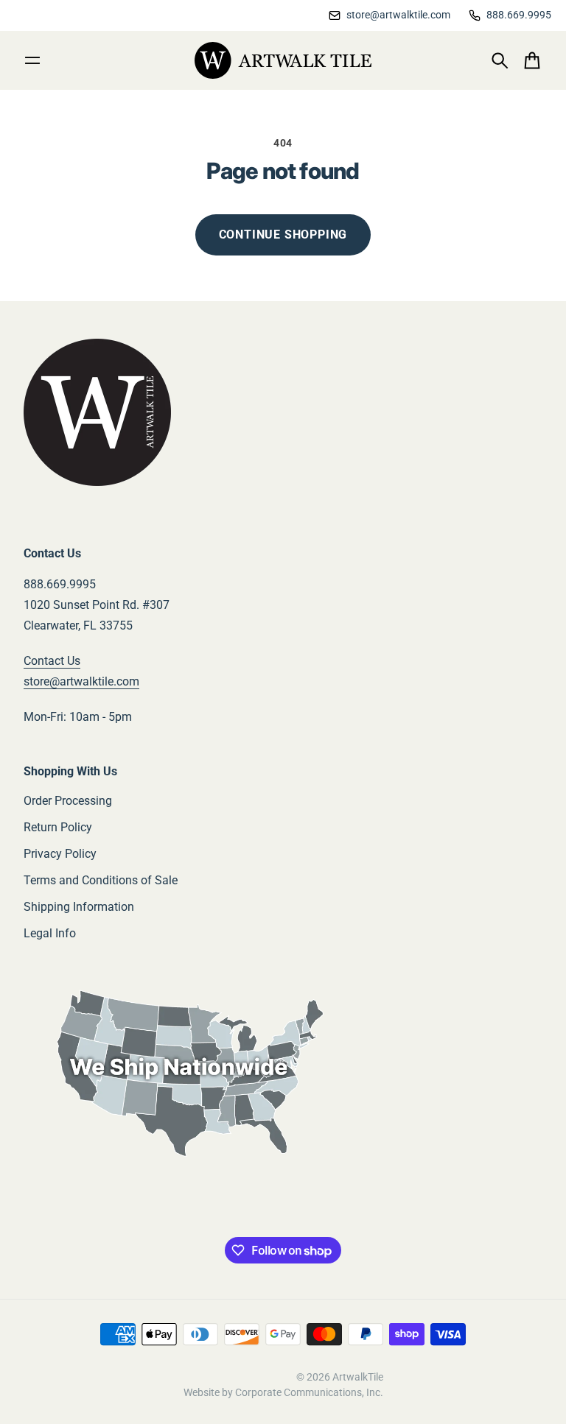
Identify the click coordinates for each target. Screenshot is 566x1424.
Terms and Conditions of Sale (101, 880)
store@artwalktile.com (81, 681)
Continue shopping (283, 235)
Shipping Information (79, 907)
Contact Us (52, 661)
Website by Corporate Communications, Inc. (283, 1392)
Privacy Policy (60, 854)
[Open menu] (32, 60)
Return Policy (58, 827)
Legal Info (50, 933)
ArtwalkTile (357, 1377)
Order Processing (68, 801)
